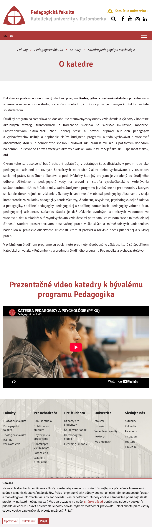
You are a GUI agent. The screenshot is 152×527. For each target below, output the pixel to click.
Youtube (130, 441)
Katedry (75, 50)
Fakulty (22, 50)
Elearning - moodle (76, 444)
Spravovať (10, 521)
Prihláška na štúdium (41, 428)
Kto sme (100, 421)
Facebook (131, 431)
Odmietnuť (28, 521)
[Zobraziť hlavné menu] (144, 35)
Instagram (131, 436)
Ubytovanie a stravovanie (42, 436)
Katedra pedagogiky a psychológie (111, 50)
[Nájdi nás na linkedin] (145, 18)
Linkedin (130, 447)
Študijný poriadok (75, 430)
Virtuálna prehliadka (40, 459)
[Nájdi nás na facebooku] (122, 18)
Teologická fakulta (14, 435)
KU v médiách (103, 441)
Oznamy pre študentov (71, 422)
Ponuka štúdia (43, 421)
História (99, 426)
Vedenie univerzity (106, 431)
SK (5, 35)
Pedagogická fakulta (48, 50)
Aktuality (130, 421)
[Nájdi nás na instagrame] (137, 18)
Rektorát (100, 436)
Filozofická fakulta (14, 421)
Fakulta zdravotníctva (11, 442)
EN (11, 35)
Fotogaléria (41, 453)
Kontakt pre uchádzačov (41, 445)
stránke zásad (93, 501)
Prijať (43, 521)
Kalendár (130, 426)
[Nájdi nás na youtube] (130, 18)
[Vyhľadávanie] (113, 18)
